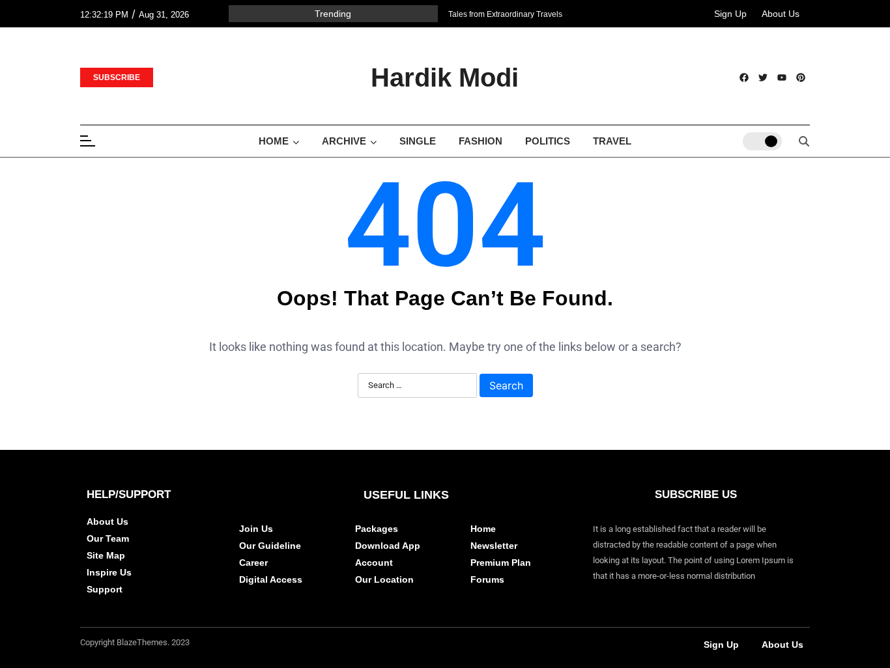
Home (274, 140)
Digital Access (270, 579)
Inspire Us (109, 572)
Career (253, 562)
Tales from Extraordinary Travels (505, 14)
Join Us (256, 528)
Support (104, 589)
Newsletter (493, 545)
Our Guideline (270, 545)
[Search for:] (417, 386)
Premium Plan (500, 562)
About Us (780, 13)
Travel (612, 140)
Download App (387, 545)
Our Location (384, 579)
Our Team (108, 538)
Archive (344, 140)
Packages (376, 528)
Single (417, 140)
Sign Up (730, 13)
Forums (487, 579)
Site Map (106, 555)
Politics (547, 140)
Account (374, 562)
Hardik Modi (445, 77)
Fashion (480, 140)
